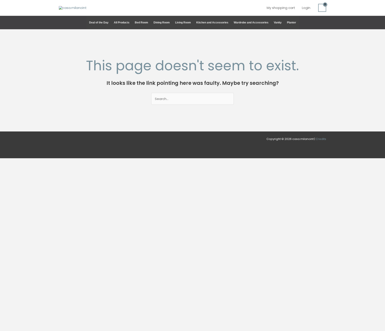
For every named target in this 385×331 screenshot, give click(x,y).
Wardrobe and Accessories (251, 22)
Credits (321, 139)
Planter (291, 22)
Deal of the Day (99, 22)
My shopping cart (281, 7)
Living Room (183, 22)
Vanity (278, 22)
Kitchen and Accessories (212, 22)
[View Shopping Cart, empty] (322, 8)
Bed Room (141, 22)
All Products (121, 22)
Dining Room (162, 22)
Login (306, 7)
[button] (324, 22)
